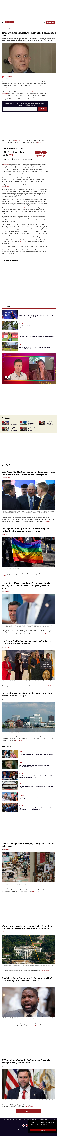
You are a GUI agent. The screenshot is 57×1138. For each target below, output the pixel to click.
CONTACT (3, 1119)
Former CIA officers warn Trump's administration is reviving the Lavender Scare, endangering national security (26, 585)
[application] (29, 368)
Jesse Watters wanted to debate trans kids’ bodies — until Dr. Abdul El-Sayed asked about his (36, 776)
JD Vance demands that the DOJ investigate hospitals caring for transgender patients (26, 1061)
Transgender (9, 28)
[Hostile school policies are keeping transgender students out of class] (28, 866)
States (20, 312)
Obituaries (21, 795)
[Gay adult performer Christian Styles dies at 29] (10, 796)
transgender (17, 81)
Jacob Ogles (5, 534)
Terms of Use (44, 1124)
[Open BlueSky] (27, 1125)
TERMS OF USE (52, 1119)
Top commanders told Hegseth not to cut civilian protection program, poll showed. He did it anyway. (35, 808)
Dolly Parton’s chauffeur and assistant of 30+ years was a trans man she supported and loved (36, 765)
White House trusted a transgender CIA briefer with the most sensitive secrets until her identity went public (27, 927)
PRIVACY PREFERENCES (43, 1119)
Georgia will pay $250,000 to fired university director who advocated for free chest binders (34, 348)
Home (3, 28)
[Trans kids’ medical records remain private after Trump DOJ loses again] (10, 325)
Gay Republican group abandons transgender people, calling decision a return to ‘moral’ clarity (26, 530)
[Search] (44, 22)
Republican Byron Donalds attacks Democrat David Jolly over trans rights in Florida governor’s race (28, 979)
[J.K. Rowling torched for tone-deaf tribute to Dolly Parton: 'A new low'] (10, 754)
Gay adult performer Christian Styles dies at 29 (32, 798)
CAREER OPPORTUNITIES (17, 1119)
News (20, 334)
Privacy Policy (34, 1124)
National (21, 323)
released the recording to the (17, 208)
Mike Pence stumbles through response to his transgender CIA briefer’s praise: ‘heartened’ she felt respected (28, 473)
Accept (43, 1130)
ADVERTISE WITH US (27, 1119)
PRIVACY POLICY (35, 1119)
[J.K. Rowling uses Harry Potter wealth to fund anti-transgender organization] (42, 423)
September (6, 164)
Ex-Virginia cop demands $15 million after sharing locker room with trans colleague (28, 694)
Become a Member (40, 152)
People (20, 752)
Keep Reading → (48, 521)
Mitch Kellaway (9, 76)
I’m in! (42, 109)
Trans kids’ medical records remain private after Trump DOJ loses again (37, 326)
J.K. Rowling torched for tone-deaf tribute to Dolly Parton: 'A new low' (36, 755)
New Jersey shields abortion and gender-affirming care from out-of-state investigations (27, 642)
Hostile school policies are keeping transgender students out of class (28, 844)
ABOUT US (9, 1119)
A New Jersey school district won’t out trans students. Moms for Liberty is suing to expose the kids (36, 316)
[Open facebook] (23, 1125)
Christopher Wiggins (6, 477)
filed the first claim (19, 140)
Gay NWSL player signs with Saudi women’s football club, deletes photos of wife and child (36, 337)
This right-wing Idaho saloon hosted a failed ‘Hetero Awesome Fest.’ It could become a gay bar (36, 787)
